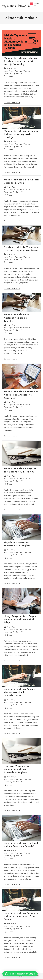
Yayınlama (18, 71)
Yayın (9, 68)
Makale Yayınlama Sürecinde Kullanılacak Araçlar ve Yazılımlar (21, 395)
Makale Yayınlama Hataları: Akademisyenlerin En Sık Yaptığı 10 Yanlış (21, 61)
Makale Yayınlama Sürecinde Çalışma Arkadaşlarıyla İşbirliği (21, 134)
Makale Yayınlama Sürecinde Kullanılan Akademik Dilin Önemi (21, 916)
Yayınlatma (16, 73)
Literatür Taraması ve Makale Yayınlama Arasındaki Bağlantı (17, 769)
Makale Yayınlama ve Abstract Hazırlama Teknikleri (16, 318)
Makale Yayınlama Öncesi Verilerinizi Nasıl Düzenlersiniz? (19, 692)
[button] (20, 973)
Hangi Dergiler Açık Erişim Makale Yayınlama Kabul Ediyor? (20, 619)
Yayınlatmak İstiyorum (16, 6)
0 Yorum (10, 77)
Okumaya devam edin (12, 103)
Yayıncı (11, 71)
